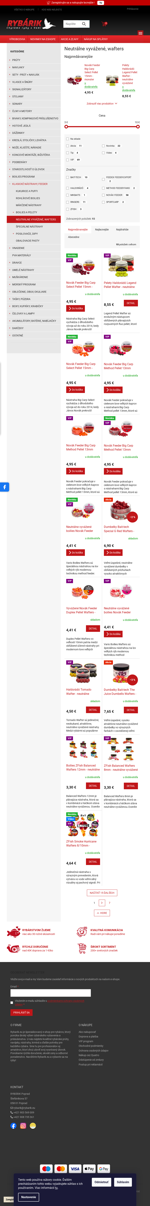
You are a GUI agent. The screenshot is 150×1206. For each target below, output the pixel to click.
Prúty (16, 60)
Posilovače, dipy (27, 233)
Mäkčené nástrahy (28, 205)
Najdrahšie (122, 229)
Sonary (17, 103)
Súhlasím (123, 1182)
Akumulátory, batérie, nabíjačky (34, 320)
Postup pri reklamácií (90, 1064)
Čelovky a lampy (23, 313)
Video (111, 152)
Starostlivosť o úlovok (28, 169)
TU (100, 3)
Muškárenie (20, 277)
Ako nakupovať (87, 1031)
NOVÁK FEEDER (117, 195)
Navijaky (18, 67)
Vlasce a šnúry (22, 82)
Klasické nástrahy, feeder (30, 183)
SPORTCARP (115, 202)
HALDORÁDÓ (79, 188)
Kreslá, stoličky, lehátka (29, 140)
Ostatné (17, 335)
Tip (74, 152)
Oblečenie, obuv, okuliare (29, 291)
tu (56, 1188)
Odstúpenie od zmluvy (91, 1059)
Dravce (17, 262)
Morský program (23, 284)
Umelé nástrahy (23, 270)
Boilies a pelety (26, 212)
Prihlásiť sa (21, 1012)
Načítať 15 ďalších (102, 892)
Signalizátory (21, 89)
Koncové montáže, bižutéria (31, 154)
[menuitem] (17, 39)
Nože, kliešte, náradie (26, 147)
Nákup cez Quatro (89, 1055)
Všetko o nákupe (24, 9)
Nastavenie (28, 1197)
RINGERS (77, 202)
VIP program (86, 1041)
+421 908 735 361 (24, 1117)
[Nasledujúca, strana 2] (102, 903)
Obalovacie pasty (27, 240)
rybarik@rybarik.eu (24, 1107)
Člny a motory (22, 111)
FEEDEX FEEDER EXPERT (119, 179)
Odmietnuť (101, 1182)
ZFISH (75, 209)
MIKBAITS (77, 195)
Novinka (113, 145)
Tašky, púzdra (21, 299)
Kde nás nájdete (52, 9)
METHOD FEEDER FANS (120, 188)
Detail (131, 303)
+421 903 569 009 (24, 1112)
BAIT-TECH (78, 177)
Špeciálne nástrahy (29, 226)
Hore (103, 913)
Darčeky (17, 328)
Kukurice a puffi (27, 191)
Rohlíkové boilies (28, 198)
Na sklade (75, 139)
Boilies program (23, 176)
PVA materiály (21, 255)
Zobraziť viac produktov (100, 103)
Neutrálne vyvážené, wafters (36, 219)
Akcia (76, 145)
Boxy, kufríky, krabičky (27, 306)
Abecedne (73, 237)
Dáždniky (18, 132)
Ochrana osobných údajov (93, 1050)
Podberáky (19, 162)
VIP (75, 159)
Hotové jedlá (21, 125)
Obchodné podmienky (91, 1045)
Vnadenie (18, 248)
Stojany (17, 96)
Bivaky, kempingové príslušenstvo (35, 118)
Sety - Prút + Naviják (25, 74)
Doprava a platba (88, 1036)
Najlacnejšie (102, 229)
